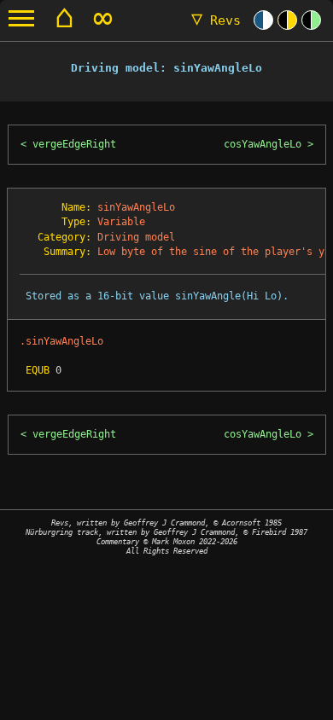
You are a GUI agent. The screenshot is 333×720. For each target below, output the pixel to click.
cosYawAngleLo (262, 144)
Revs (216, 20)
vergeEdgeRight (74, 144)
